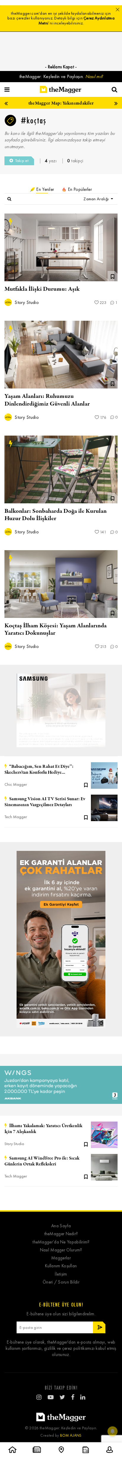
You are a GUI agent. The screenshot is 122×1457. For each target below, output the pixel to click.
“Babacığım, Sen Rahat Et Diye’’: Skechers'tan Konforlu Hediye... (38, 769)
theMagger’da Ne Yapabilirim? (60, 1242)
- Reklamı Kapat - (61, 67)
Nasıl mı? (94, 76)
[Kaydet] (86, 784)
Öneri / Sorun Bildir (61, 1282)
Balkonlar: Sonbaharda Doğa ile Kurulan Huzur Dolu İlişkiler (55, 515)
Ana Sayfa (61, 1225)
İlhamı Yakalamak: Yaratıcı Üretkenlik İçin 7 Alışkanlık (43, 1129)
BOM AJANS (71, 1435)
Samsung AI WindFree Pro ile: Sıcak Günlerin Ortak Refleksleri (41, 1161)
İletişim (61, 1274)
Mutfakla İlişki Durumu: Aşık (42, 289)
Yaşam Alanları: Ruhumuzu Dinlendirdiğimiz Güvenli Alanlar (47, 400)
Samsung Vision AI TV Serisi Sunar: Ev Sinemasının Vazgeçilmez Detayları (44, 802)
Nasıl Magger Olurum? (61, 1250)
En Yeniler (44, 189)
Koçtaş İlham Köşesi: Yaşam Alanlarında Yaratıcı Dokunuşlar (55, 629)
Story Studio (26, 302)
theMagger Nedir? (61, 1233)
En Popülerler (79, 189)
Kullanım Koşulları (61, 1266)
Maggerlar (61, 1258)
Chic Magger (15, 784)
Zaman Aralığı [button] (97, 198)
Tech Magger (15, 816)
